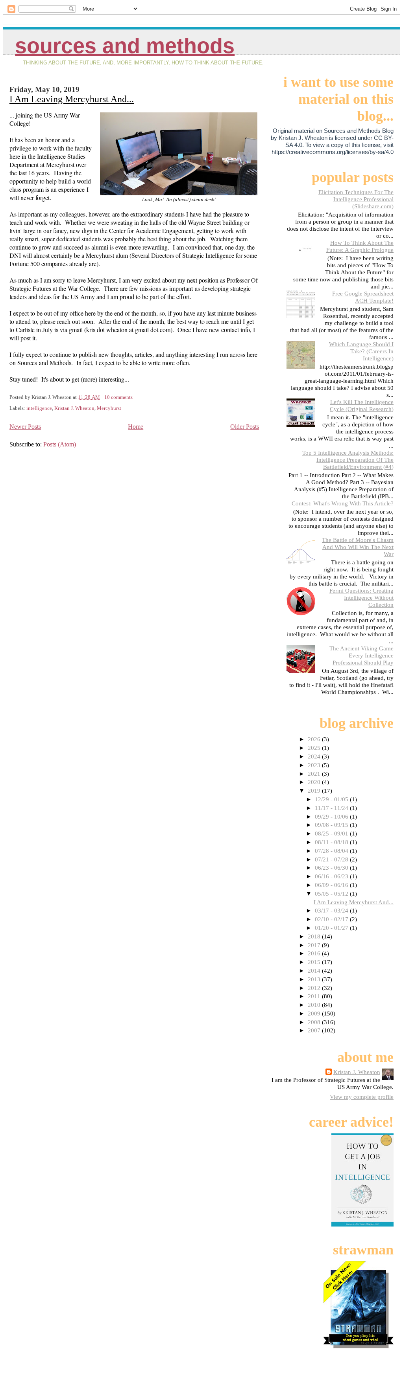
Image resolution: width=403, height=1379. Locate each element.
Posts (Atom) (59, 444)
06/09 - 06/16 (332, 884)
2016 (315, 953)
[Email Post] (134, 397)
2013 (315, 979)
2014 (315, 970)
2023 (315, 765)
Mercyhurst (109, 408)
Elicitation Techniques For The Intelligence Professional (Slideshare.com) (356, 199)
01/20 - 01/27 (332, 927)
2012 (315, 987)
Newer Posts (25, 426)
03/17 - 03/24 (332, 910)
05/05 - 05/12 (332, 893)
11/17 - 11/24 (332, 807)
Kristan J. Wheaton (74, 408)
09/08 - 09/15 (332, 824)
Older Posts (244, 426)
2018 (315, 936)
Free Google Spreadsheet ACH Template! (363, 297)
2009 (315, 1013)
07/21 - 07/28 (332, 859)
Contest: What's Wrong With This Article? (343, 503)
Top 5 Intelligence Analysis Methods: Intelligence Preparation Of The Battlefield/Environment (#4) (348, 459)
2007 (315, 1030)
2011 (315, 996)
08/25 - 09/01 (332, 833)
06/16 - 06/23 (332, 876)
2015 (315, 962)
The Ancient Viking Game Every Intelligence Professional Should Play (361, 655)
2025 (315, 747)
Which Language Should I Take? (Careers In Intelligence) (361, 351)
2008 (315, 1022)
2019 (315, 790)
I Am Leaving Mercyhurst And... (71, 99)
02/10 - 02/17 (332, 919)
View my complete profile (362, 1096)
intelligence (39, 408)
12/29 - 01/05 (332, 799)
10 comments (118, 397)
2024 (315, 756)
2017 (315, 945)
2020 (315, 782)
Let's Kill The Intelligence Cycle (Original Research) (362, 405)
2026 (315, 739)
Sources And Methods (125, 46)
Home (135, 426)
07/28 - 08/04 (332, 850)
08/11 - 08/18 (332, 842)
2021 (315, 773)
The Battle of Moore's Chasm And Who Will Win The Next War (358, 546)
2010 (315, 1004)
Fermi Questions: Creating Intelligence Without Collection (361, 597)
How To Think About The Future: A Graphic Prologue (360, 246)
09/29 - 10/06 (332, 816)
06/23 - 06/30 (332, 867)
